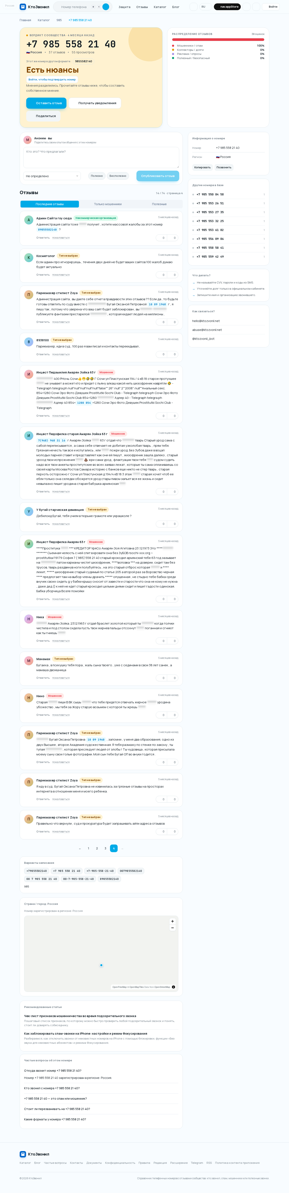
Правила (144, 1163)
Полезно (97, 176)
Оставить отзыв (49, 103)
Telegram (197, 1163)
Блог (175, 7)
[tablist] (101, 204)
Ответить (43, 237)
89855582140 (47, 229)
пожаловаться (61, 237)
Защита (124, 7)
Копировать (202, 167)
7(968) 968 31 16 (51, 440)
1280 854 (84, 403)
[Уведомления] (194, 7)
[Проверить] (105, 6)
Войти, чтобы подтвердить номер (52, 79)
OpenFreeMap (120, 987)
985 (26, 886)
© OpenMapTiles (135, 987)
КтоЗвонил (38, 1154)
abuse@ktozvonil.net (207, 330)
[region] (101, 954)
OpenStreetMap (162, 987)
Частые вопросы (55, 1163)
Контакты (76, 1163)
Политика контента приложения (237, 1163)
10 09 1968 (157, 304)
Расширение (179, 1163)
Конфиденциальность (120, 1163)
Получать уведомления (97, 103)
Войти (273, 6)
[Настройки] (256, 7)
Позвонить (224, 167)
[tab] (50, 204)
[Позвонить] (128, 44)
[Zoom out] (172, 928)
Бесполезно (118, 176)
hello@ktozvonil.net (206, 321)
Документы (94, 1163)
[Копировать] (120, 44)
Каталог (160, 7)
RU (203, 6)
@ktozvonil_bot (203, 339)
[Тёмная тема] (246, 7)
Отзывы (142, 7)
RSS (209, 1163)
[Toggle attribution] (173, 987)
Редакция (160, 1163)
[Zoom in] (172, 921)
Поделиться (46, 116)
